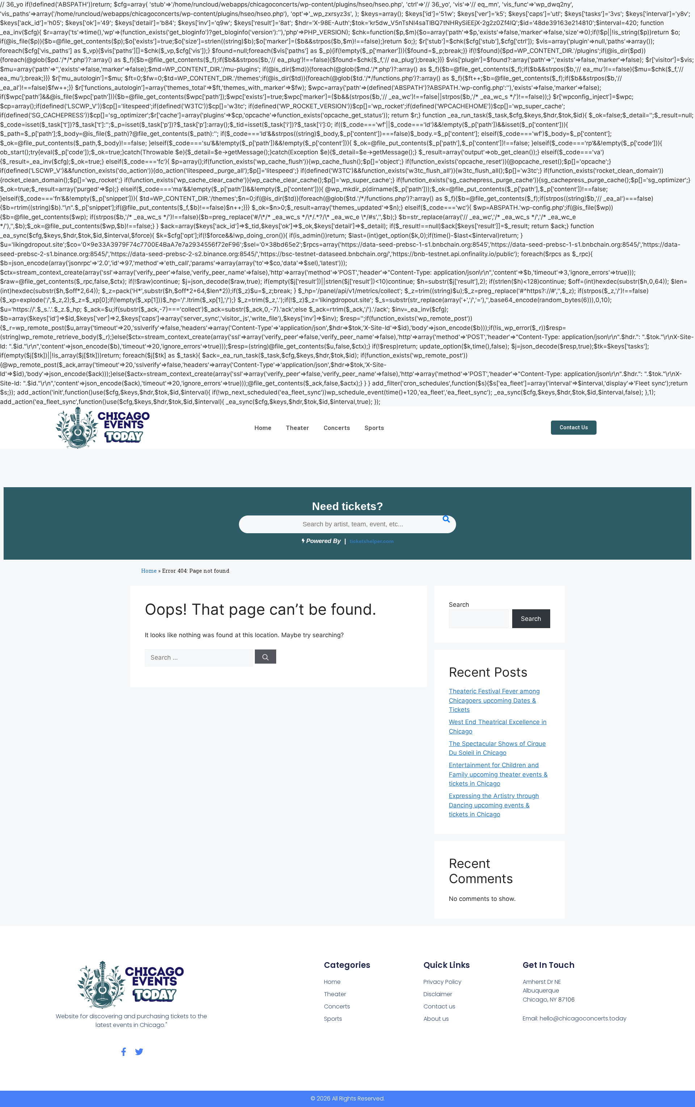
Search (459, 604)
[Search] (265, 656)
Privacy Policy (443, 982)
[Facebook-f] (123, 1052)
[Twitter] (139, 1052)
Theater (297, 427)
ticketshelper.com (371, 541)
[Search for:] (200, 657)
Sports (374, 427)
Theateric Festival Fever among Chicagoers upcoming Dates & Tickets (494, 700)
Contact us (439, 1006)
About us (436, 1019)
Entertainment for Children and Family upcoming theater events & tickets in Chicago (498, 774)
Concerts (337, 427)
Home (262, 427)
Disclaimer (438, 994)
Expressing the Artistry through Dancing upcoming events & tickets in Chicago (494, 805)
